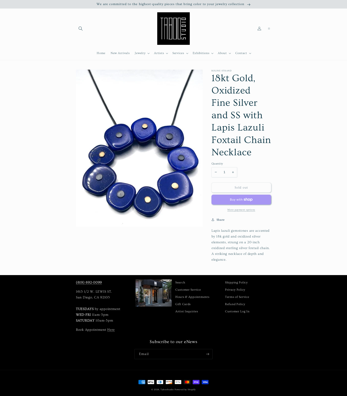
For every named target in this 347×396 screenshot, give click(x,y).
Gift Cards (183, 304)
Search (180, 282)
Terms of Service (237, 297)
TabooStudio (167, 389)
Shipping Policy (236, 282)
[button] (80, 28)
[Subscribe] (207, 354)
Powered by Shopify (185, 389)
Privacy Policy (235, 289)
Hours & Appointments (192, 297)
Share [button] (221, 219)
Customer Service (188, 289)
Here (111, 330)
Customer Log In (237, 311)
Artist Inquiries (186, 311)
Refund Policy (235, 304)
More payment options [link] (241, 209)
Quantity (217, 163)
